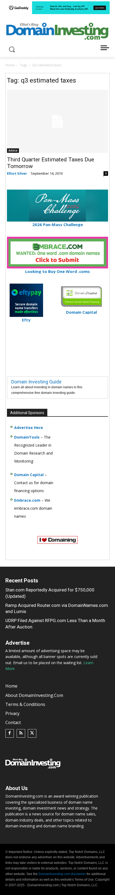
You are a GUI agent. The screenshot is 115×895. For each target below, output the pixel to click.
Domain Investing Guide (36, 382)
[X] (32, 733)
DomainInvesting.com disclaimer (62, 874)
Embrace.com (27, 500)
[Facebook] (9, 733)
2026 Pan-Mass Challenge (57, 224)
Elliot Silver (17, 173)
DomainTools (27, 437)
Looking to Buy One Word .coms (57, 271)
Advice (13, 150)
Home (10, 65)
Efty (26, 319)
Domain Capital (29, 474)
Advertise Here (28, 427)
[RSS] (21, 733)
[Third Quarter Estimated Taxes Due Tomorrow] (57, 121)
